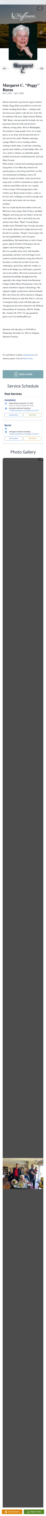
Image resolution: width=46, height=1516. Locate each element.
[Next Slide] (40, 1173)
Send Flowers (32, 438)
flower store (28, 358)
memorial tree (29, 354)
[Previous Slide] (5, 1173)
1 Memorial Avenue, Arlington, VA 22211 (24, 410)
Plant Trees (32, 415)
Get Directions (13, 415)
